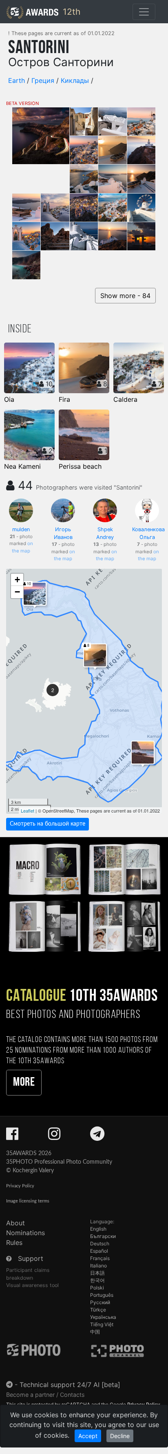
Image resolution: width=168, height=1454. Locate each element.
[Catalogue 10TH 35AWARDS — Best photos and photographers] (84, 897)
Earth (16, 80)
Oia (9, 399)
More (24, 1082)
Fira (64, 399)
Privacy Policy (20, 1186)
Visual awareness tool (32, 1285)
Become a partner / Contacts (45, 1394)
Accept (87, 1435)
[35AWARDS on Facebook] (12, 1136)
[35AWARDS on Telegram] (97, 1136)
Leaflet (27, 810)
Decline (120, 1435)
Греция (42, 80)
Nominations (25, 1233)
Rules (14, 1242)
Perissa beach (80, 466)
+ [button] (17, 579)
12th (70, 12)
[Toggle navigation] (144, 12)
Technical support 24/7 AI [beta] (70, 1385)
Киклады (75, 80)
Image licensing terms (27, 1201)
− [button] (17, 592)
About (15, 1223)
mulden (21, 529)
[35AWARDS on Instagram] (54, 1136)
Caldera (125, 399)
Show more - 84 (125, 296)
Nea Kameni (22, 466)
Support (30, 1258)
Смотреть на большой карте (47, 824)
